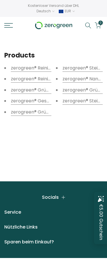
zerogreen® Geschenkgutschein (46, 101)
